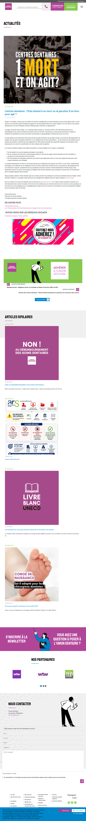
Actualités (13, 801)
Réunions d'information (42, 799)
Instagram (14, 216)
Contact (54, 794)
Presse (13, 803)
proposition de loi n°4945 (47, 182)
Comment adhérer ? (57, 801)
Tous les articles (40, 299)
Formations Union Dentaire (43, 795)
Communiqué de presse (12, 206)
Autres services (42, 805)
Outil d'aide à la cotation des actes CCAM (30, 806)
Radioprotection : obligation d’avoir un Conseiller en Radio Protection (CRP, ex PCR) (32, 287)
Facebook (8, 216)
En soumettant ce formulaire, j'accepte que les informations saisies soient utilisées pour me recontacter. (35, 777)
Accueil (13, 794)
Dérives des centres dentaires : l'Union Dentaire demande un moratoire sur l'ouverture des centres (49, 292)
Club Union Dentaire (30, 797)
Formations (14, 806)
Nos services (28, 794)
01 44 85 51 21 (15, 715)
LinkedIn (25, 216)
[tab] (41, 686)
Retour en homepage (8, 6)
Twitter (20, 216)
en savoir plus (69, 178)
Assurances (28, 799)
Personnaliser (79, 813)
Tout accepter (79, 810)
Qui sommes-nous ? (16, 797)
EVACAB (40, 802)
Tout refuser (65, 810)
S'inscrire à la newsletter (16, 639)
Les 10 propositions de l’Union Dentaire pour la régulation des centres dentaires (28, 208)
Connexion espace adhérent (57, 797)
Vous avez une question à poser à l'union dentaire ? (71, 1)
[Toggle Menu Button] (82, 7)
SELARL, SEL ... (28, 802)
